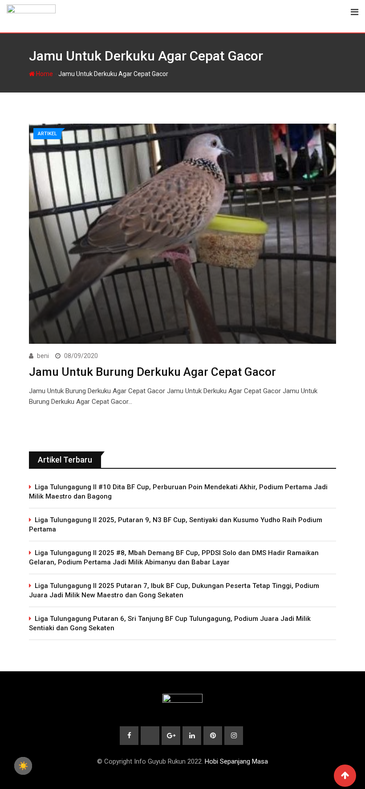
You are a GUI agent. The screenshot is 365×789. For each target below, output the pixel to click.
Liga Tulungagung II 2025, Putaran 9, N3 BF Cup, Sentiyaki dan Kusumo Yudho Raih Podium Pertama (175, 524)
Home (44, 73)
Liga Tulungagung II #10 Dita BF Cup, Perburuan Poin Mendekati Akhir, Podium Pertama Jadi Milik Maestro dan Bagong (178, 491)
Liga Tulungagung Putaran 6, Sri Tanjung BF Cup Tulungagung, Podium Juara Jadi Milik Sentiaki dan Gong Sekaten (170, 623)
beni (43, 355)
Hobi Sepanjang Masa (236, 761)
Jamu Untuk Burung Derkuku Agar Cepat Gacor (152, 371)
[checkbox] (23, 766)
